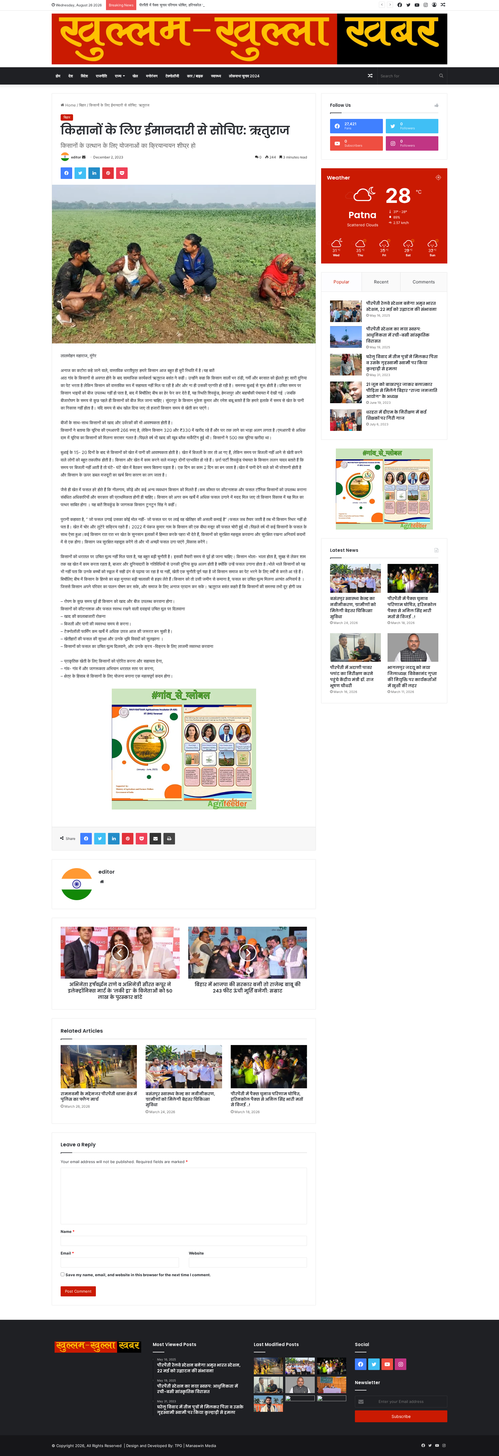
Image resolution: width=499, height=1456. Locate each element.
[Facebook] (66, 173)
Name (68, 1231)
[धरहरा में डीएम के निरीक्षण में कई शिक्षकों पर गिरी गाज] (346, 420)
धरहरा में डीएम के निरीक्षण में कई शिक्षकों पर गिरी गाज (396, 415)
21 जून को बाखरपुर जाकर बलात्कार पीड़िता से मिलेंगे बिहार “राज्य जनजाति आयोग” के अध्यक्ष (401, 390)
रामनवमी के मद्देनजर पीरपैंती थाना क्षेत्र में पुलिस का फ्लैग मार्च (99, 1096)
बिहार (82, 105)
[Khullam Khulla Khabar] (249, 39)
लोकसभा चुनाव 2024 (244, 76)
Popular (341, 282)
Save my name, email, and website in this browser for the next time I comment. (138, 1274)
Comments (424, 282)
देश (70, 76)
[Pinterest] (108, 173)
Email (67, 1253)
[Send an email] (83, 157)
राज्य (118, 76)
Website (196, 1253)
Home (70, 105)
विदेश (84, 76)
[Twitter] (80, 173)
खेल (135, 76)
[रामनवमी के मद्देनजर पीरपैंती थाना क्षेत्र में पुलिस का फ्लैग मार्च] (99, 1066)
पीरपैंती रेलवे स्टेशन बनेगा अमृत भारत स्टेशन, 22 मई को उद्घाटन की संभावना (401, 306)
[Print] (169, 838)
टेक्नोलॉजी (172, 76)
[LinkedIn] (94, 173)
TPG (178, 1445)
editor (76, 157)
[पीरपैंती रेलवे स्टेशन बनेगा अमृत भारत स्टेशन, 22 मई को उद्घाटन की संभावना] (346, 311)
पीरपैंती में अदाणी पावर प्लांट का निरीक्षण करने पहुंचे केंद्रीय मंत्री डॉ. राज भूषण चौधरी (352, 677)
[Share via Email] (155, 838)
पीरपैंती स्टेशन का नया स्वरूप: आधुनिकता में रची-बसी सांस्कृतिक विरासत (397, 335)
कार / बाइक (195, 76)
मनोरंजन (151, 76)
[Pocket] (122, 173)
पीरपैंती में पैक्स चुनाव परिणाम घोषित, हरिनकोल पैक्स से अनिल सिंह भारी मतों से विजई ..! (198, 5)
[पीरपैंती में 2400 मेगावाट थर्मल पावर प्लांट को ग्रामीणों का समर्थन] (331, 1385)
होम (58, 76)
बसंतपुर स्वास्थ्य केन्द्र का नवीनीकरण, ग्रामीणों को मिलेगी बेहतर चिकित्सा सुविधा (180, 1099)
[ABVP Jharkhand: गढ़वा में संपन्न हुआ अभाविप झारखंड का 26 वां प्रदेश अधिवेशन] (268, 1403)
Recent (381, 282)
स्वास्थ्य (216, 76)
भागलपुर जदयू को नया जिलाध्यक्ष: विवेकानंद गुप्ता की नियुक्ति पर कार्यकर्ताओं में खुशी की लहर (412, 677)
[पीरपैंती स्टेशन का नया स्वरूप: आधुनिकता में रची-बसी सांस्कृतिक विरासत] (346, 337)
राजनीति (101, 76)
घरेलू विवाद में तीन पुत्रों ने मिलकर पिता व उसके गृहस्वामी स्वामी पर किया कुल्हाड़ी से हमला (402, 363)
